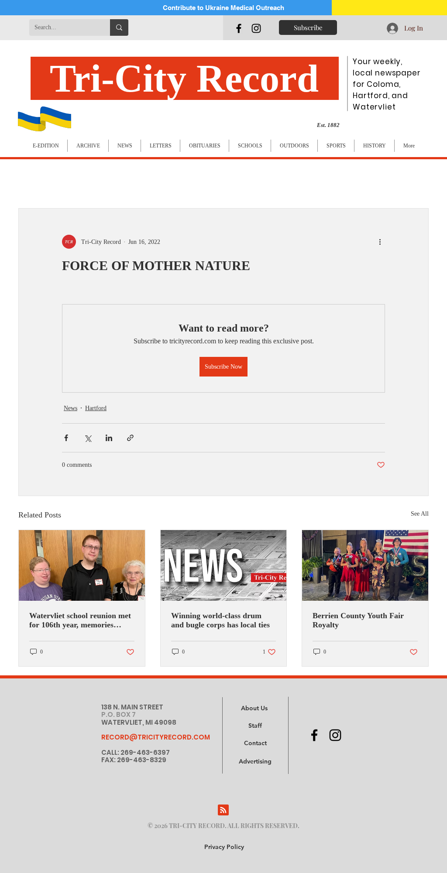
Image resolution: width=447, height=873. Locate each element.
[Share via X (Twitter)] (87, 438)
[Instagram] (256, 28)
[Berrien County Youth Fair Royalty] (365, 565)
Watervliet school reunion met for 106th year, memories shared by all (80, 620)
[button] (255, 761)
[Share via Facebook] (66, 438)
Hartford (96, 408)
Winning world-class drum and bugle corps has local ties (220, 620)
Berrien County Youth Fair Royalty (358, 620)
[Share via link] (130, 438)
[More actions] (380, 241)
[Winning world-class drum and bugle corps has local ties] (224, 565)
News (70, 408)
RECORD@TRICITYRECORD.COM (155, 737)
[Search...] (119, 27)
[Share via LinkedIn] (109, 438)
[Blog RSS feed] (223, 810)
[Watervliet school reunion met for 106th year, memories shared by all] (82, 565)
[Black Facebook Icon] (239, 28)
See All (420, 513)
